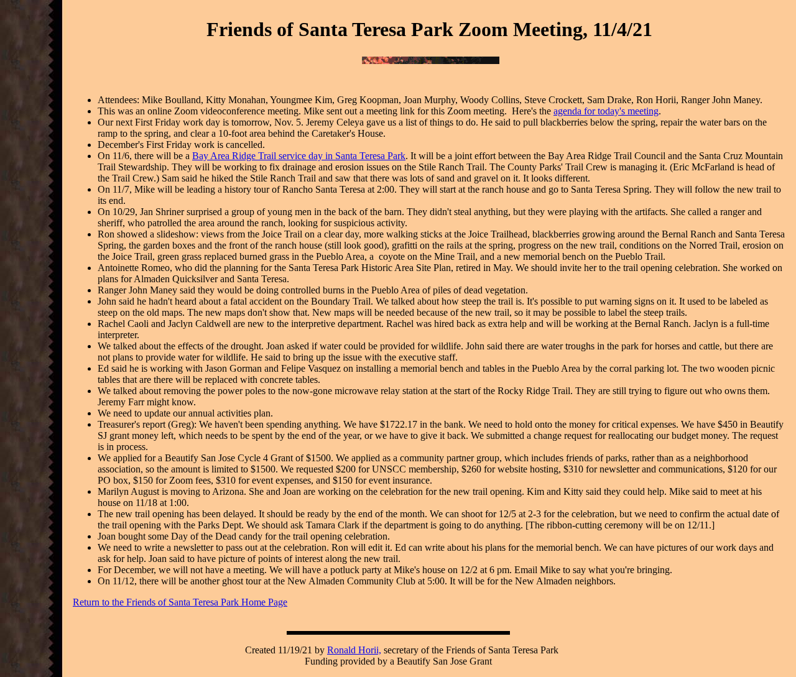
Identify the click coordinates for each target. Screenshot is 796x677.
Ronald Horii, (354, 650)
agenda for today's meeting (606, 111)
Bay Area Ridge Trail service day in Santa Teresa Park (298, 155)
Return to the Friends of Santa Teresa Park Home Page (180, 602)
